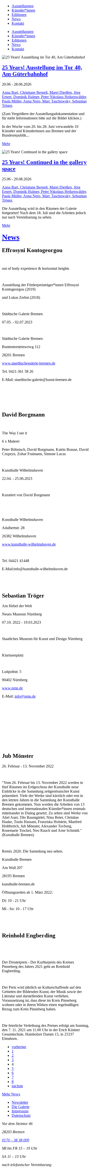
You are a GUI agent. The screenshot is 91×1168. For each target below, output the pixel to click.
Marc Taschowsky (55, 101)
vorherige (19, 1047)
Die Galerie (20, 1107)
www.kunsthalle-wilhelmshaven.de (29, 544)
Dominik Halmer (25, 97)
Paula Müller (11, 101)
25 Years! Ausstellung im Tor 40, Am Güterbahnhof (42, 70)
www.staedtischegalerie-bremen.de (28, 363)
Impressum (20, 1111)
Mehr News (11, 1094)
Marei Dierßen (60, 92)
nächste (17, 1086)
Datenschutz (21, 1115)
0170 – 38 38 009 (15, 1140)
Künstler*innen (23, 10)
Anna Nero (31, 101)
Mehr (6, 144)
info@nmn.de (25, 696)
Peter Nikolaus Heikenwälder (63, 97)
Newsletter (20, 1102)
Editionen (19, 15)
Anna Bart (10, 92)
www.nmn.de (12, 688)
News (16, 19)
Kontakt (18, 23)
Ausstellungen (22, 6)
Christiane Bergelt (33, 92)
